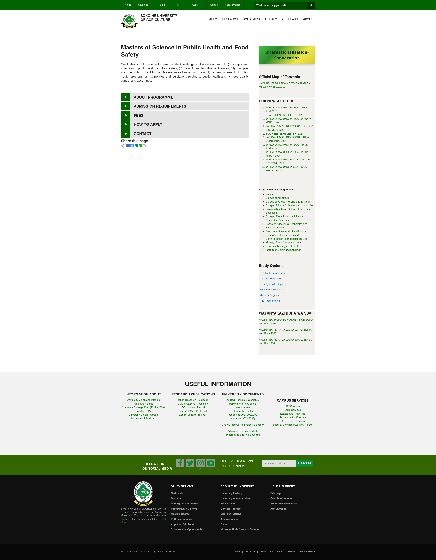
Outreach (290, 19)
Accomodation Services (292, 417)
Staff (162, 4)
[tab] (185, 97)
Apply (195, 4)
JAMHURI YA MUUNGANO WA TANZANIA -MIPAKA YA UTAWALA (284, 85)
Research (230, 19)
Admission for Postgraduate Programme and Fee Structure (243, 432)
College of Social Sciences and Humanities (289, 205)
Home (127, 4)
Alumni (214, 4)
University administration (236, 498)
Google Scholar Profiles (192, 414)
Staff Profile (228, 503)
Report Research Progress (192, 399)
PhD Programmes (270, 300)
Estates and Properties (292, 413)
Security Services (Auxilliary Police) (293, 424)
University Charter (243, 411)
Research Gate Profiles (191, 411)
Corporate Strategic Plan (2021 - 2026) (143, 407)
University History (231, 493)
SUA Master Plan (143, 411)
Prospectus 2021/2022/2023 (243, 414)
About (308, 19)
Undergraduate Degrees (273, 284)
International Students (143, 418)
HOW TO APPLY (148, 124)
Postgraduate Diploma (272, 289)
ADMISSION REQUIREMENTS (160, 106)
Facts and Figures (143, 403)
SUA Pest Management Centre (283, 246)
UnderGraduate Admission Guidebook (243, 424)
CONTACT (142, 133)
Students (143, 4)
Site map (275, 493)
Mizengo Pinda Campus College (283, 242)
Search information (281, 498)
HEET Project (232, 4)
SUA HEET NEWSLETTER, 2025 (284, 115)
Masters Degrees (269, 295)
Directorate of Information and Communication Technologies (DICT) (286, 236)
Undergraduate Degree (184, 503)
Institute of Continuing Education (283, 249)
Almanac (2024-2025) (243, 418)
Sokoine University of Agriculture (159, 17)
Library (271, 19)
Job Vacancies (229, 519)
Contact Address (231, 508)
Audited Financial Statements (242, 399)
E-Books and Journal (193, 407)
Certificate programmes (273, 273)
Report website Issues (283, 503)
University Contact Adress (143, 414)
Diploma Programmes (272, 278)
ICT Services (292, 406)
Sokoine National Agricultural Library (286, 231)
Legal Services (292, 410)
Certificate (177, 493)
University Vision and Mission (143, 399)
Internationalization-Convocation (287, 55)
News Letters (243, 407)
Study (212, 19)
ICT (178, 4)
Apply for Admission (183, 524)
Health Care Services (293, 421)
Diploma (176, 498)
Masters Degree (180, 514)
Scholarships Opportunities (187, 529)
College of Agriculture (277, 197)
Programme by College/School (277, 189)
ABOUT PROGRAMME (153, 97)
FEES (139, 115)
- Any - (269, 194)
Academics (251, 19)
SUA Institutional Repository (193, 403)
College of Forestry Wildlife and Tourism (288, 201)
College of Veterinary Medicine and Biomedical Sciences (285, 218)
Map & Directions (231, 514)
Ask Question (278, 508)
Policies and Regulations (242, 403)
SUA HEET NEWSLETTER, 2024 (284, 133)
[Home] (129, 21)
